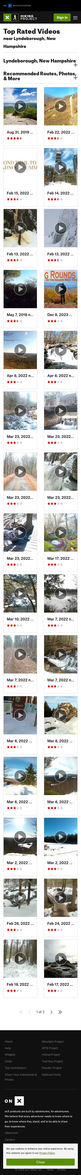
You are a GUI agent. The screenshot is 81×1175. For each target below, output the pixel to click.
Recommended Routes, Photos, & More (39, 75)
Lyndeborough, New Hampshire (39, 60)
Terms (50, 1169)
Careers (10, 1139)
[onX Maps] (14, 1104)
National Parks (51, 1074)
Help (8, 1048)
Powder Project (51, 1068)
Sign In (62, 17)
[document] (40, 1156)
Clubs (8, 1061)
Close (40, 1162)
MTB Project (50, 1048)
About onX (11, 1133)
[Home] (22, 17)
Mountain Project (52, 1041)
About (8, 1041)
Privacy (61, 1169)
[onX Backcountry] (17, 6)
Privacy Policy (47, 1153)
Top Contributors (15, 1068)
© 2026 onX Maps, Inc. (29, 1169)
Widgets (10, 1054)
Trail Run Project (52, 1061)
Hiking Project (51, 1054)
